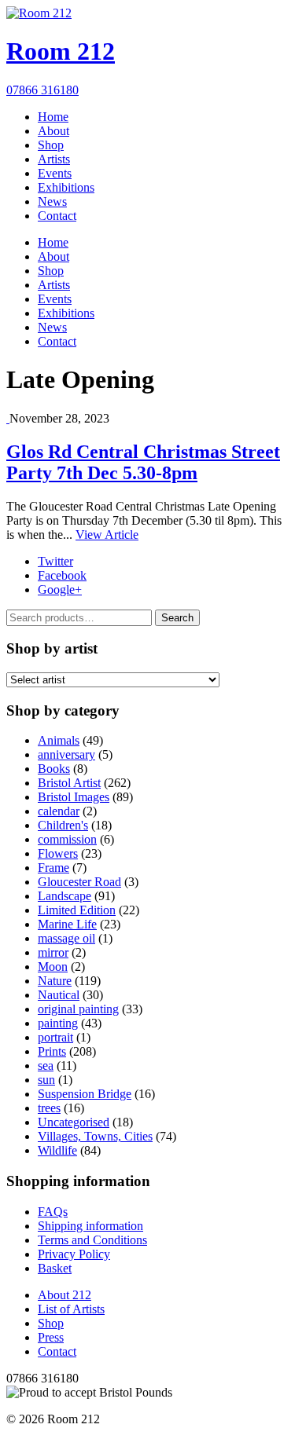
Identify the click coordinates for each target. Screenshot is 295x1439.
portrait (55, 1037)
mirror (53, 952)
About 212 (64, 1295)
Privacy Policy (74, 1254)
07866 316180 (42, 90)
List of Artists (71, 1309)
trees (49, 1108)
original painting (78, 1009)
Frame (53, 867)
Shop (51, 145)
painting (58, 1023)
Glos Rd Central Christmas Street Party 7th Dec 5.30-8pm (143, 462)
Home (53, 116)
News (52, 201)
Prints (52, 1051)
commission (67, 839)
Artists (54, 159)
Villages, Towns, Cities (95, 1136)
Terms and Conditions (92, 1240)
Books (54, 768)
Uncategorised (73, 1122)
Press (51, 1337)
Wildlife (57, 1150)
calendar (58, 811)
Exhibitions (66, 187)
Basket (55, 1268)
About (53, 130)
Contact (57, 215)
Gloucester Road (79, 881)
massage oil (66, 938)
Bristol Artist (69, 782)
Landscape (64, 896)
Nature (55, 980)
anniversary (66, 754)
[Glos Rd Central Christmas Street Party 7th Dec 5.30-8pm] (7, 418)
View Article (107, 534)
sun (46, 1079)
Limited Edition (77, 910)
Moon (53, 966)
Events (55, 173)
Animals (58, 740)
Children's (63, 825)
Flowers (58, 853)
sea (45, 1065)
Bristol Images (73, 797)
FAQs (53, 1211)
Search (177, 618)
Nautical (58, 994)
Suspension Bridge (84, 1093)
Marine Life (67, 924)
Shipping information (90, 1225)
